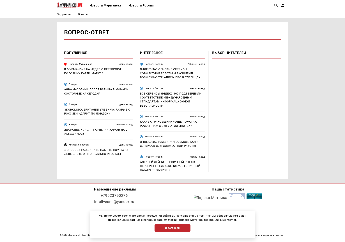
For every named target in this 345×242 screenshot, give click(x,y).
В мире (73, 84)
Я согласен (172, 228)
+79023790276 (114, 195)
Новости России (154, 64)
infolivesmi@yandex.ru (114, 202)
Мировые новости (79, 144)
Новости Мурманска (80, 64)
